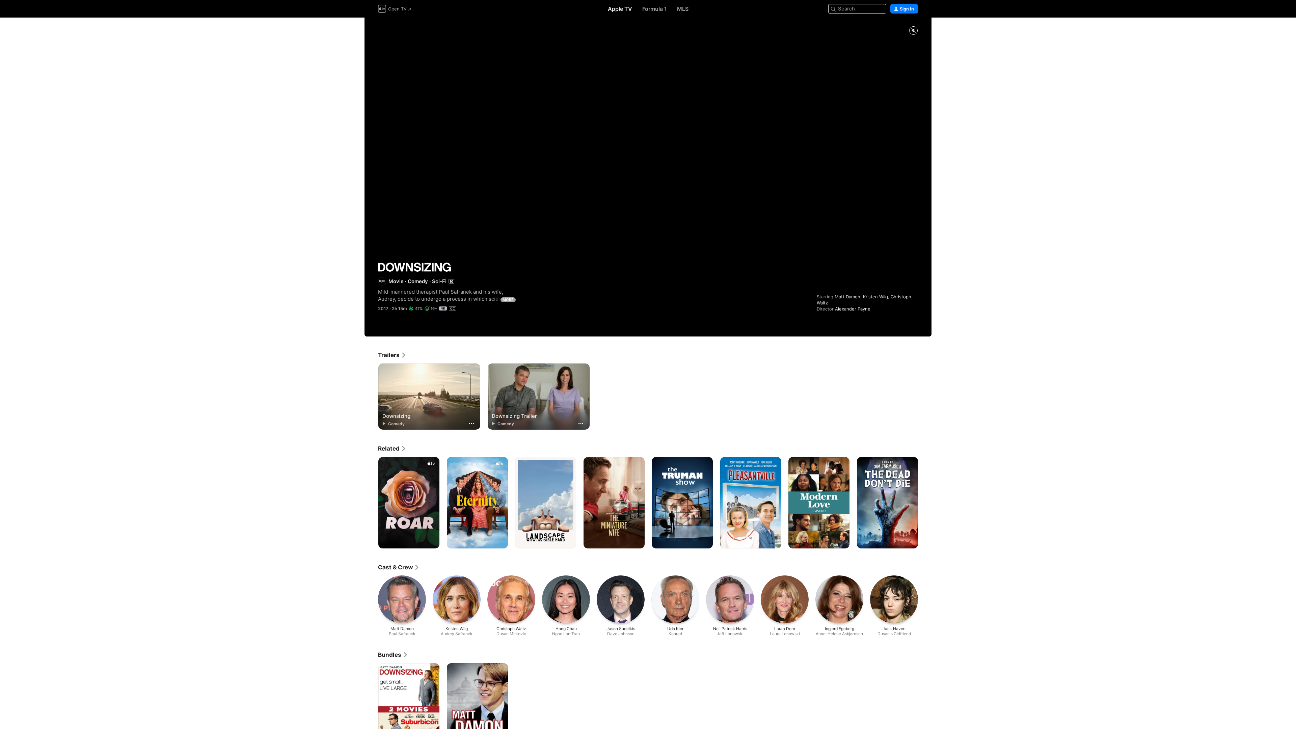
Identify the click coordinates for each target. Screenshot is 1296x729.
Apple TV (620, 8)
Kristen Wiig (875, 296)
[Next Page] (924, 503)
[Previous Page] (371, 503)
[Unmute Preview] (913, 31)
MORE (508, 299)
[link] (392, 355)
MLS (682, 8)
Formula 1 (654, 8)
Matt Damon (847, 296)
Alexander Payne (852, 309)
